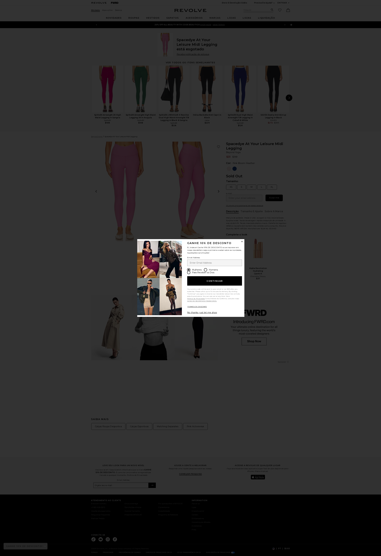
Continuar (215, 281)
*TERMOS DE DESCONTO (197, 307)
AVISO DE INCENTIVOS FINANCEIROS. (202, 301)
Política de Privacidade (196, 299)
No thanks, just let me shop (202, 312)
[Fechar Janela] (242, 241)
